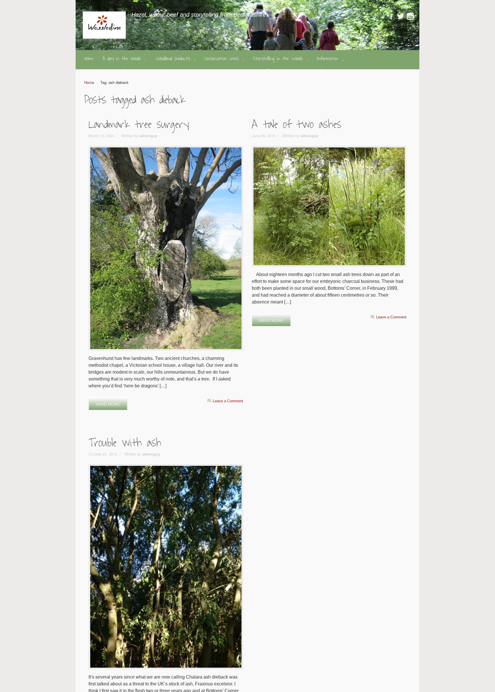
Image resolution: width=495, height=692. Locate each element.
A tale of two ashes (296, 124)
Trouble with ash (125, 442)
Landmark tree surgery (139, 124)
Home (89, 82)
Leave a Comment (228, 401)
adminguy (148, 135)
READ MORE (108, 404)
